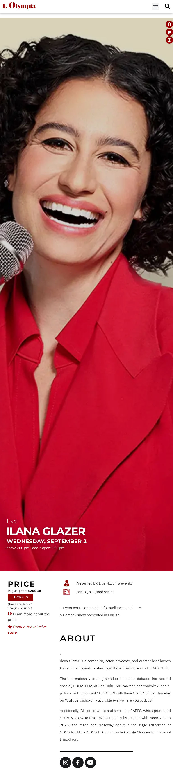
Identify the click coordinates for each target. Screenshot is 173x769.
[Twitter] (169, 32)
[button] (155, 6)
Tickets (21, 597)
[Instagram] (169, 40)
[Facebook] (169, 24)
